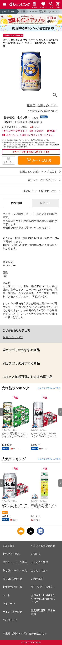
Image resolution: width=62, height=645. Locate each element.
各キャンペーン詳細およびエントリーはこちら (29, 135)
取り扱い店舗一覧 (12, 579)
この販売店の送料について (42, 111)
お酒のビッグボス (13, 337)
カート (6, 595)
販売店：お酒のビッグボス (42, 105)
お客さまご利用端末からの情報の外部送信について (43, 599)
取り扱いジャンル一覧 (15, 570)
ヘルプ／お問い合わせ (43, 545)
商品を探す (9, 545)
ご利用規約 (37, 579)
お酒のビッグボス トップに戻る (38, 171)
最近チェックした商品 (15, 562)
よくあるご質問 (39, 562)
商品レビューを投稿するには (39, 191)
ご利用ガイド (10, 620)
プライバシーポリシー (43, 587)
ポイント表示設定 (12, 612)
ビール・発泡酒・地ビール (43, 11)
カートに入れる (38, 160)
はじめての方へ (39, 570)
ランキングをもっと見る (49, 388)
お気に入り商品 (11, 554)
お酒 (22, 11)
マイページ (9, 603)
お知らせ (36, 554)
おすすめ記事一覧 (12, 587)
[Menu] (4, 4)
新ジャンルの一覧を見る (42, 180)
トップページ (8, 11)
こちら (43, 633)
